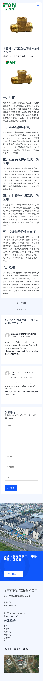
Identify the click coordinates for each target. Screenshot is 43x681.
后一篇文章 (21, 309)
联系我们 (7, 638)
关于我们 (7, 629)
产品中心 (7, 632)
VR (5, 641)
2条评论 (6, 56)
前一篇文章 (21, 303)
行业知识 (15, 56)
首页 (5, 626)
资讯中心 (7, 635)
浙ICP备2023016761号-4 (12, 616)
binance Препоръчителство (23, 334)
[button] (2, 526)
